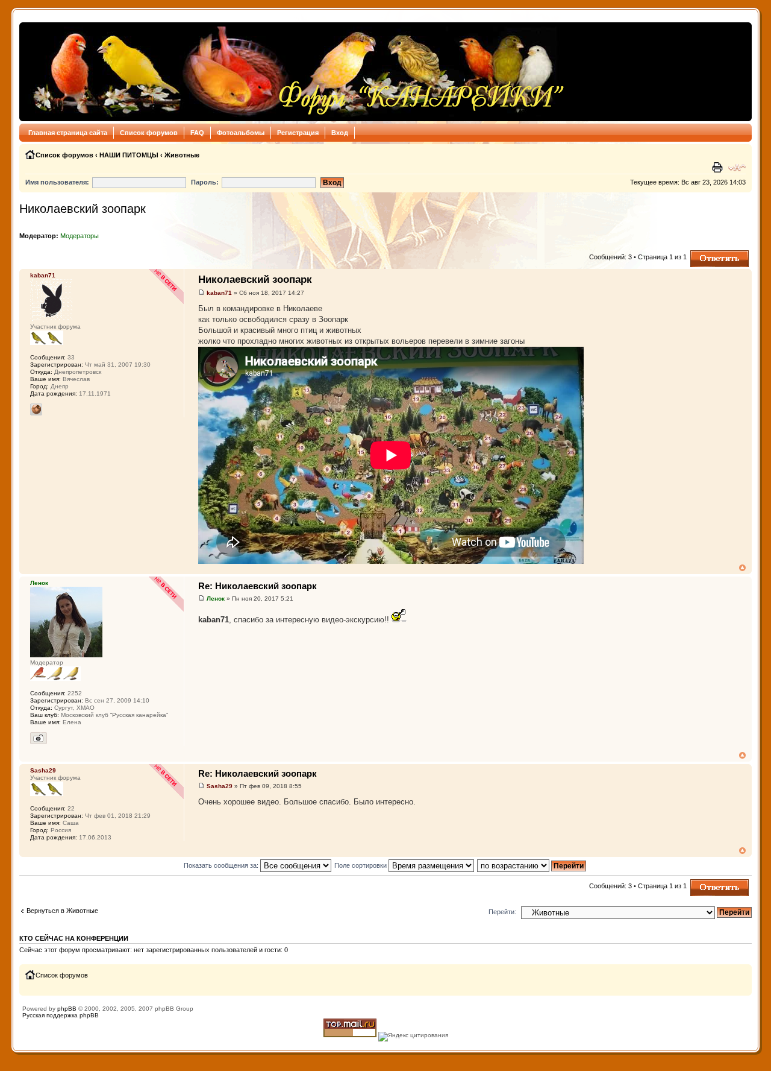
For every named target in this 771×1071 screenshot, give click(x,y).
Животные (181, 155)
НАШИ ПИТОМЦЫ (128, 155)
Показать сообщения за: (222, 865)
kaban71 (219, 292)
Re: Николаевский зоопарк (257, 586)
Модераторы (79, 235)
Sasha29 (220, 786)
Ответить (704, 253)
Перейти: (502, 911)
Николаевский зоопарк (82, 208)
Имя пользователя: (57, 182)
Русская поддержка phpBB (60, 1015)
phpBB (66, 1008)
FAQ (197, 132)
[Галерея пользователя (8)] (38, 738)
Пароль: (205, 182)
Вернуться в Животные (62, 910)
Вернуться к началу (742, 567)
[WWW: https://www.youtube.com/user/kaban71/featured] (36, 409)
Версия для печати (718, 167)
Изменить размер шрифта (737, 167)
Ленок (216, 598)
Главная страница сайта (67, 132)
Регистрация (298, 132)
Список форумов (149, 132)
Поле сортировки (361, 865)
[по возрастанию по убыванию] (532, 865)
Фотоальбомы (240, 132)
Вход (339, 132)
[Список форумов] (295, 71)
